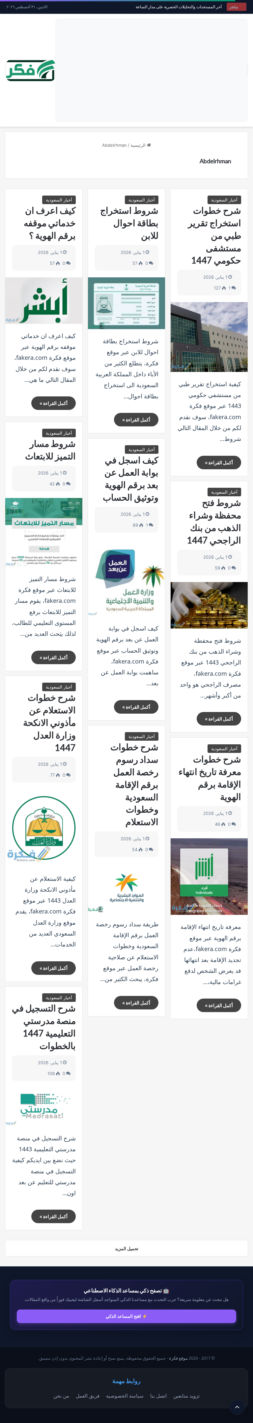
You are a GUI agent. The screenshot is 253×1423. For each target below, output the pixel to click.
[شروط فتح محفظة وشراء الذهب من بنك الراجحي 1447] (209, 605)
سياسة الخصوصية (125, 1395)
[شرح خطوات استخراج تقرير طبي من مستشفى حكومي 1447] (209, 337)
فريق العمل (87, 1395)
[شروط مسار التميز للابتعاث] (43, 532)
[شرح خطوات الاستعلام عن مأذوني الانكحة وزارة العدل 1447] (43, 827)
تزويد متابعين (186, 1395)
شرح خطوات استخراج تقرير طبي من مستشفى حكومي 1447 (214, 235)
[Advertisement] (151, 70)
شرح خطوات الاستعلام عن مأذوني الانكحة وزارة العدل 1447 (49, 722)
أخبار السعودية (224, 199)
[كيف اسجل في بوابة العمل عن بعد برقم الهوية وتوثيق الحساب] (126, 577)
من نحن (61, 1395)
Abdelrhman (215, 161)
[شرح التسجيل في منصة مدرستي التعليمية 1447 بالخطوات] (43, 1107)
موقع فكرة (178, 1358)
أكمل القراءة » (219, 462)
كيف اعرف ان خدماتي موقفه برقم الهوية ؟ (50, 223)
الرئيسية (138, 145)
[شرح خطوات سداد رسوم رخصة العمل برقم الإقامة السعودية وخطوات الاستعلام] (126, 888)
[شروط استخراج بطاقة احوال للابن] (126, 303)
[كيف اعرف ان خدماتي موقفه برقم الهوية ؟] (43, 300)
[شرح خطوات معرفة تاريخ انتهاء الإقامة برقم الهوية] (209, 876)
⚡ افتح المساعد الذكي (126, 1316)
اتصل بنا (158, 1395)
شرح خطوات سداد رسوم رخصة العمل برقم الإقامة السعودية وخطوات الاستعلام (134, 784)
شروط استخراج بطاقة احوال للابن (129, 223)
